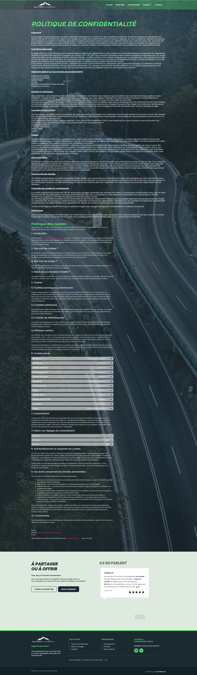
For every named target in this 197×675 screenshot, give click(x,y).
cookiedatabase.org (72, 538)
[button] (142, 617)
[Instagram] (141, 650)
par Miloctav (161, 672)
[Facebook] (136, 650)
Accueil (109, 5)
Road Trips (120, 5)
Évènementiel (133, 5)
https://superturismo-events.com (53, 238)
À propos (146, 5)
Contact (158, 5)
